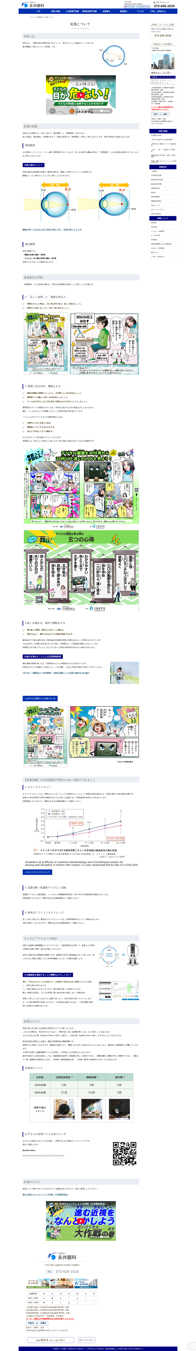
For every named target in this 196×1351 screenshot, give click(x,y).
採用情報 (154, 240)
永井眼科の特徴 (156, 135)
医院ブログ (154, 252)
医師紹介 (154, 222)
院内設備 (154, 227)
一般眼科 (154, 171)
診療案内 (106, 11)
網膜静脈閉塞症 (156, 201)
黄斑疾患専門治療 (89, 11)
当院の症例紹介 (156, 214)
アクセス (140, 11)
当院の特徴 (55, 11)
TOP (38, 11)
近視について (155, 205)
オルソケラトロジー (157, 209)
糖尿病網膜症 (155, 197)
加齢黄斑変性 (155, 188)
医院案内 (123, 11)
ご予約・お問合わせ (157, 11)
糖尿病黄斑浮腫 (156, 184)
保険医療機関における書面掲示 (161, 244)
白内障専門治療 (72, 11)
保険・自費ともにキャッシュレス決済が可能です (163, 161)
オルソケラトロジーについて (38, 872)
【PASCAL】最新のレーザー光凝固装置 (163, 144)
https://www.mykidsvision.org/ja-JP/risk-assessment (43, 1155)
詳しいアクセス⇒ (86, 1340)
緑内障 (153, 192)
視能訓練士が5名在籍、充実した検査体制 (163, 156)
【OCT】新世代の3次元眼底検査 (162, 139)
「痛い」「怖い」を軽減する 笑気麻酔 (163, 150)
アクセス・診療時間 (157, 231)
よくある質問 (155, 235)
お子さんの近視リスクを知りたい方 (40, 698)
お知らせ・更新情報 (157, 248)
